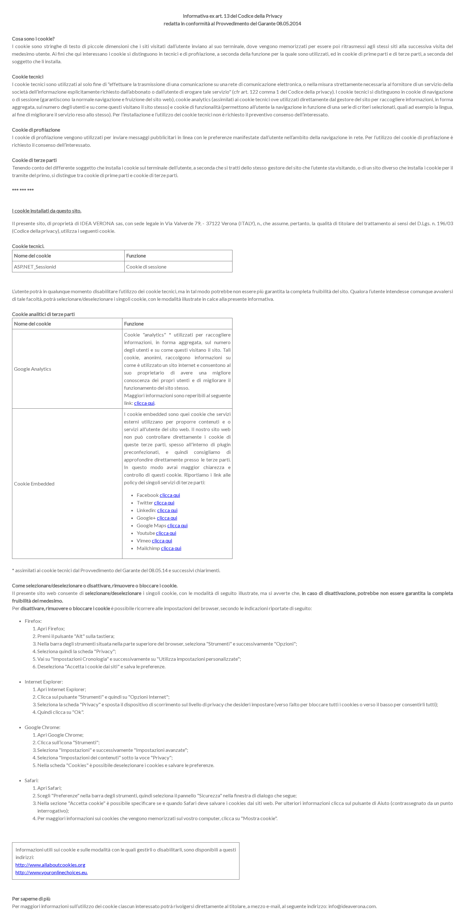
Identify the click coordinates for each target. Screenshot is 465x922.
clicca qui (144, 403)
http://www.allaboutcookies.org (50, 865)
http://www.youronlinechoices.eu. (52, 872)
